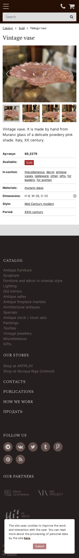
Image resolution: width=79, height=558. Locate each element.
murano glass (34, 188)
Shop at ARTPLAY (18, 366)
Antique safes (14, 296)
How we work (18, 402)
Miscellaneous (15, 338)
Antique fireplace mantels (24, 302)
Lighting (10, 286)
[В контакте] (20, 446)
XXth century (34, 212)
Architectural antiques (21, 307)
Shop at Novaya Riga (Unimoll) (29, 371)
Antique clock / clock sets (25, 317)
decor (50, 172)
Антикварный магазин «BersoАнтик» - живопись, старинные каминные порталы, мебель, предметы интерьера (30, 6)
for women (44, 180)
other (54, 176)
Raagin (12, 554)
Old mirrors (12, 291)
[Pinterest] (8, 459)
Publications (18, 392)
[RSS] (20, 459)
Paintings (10, 323)
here (27, 538)
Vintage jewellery (17, 333)
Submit (39, 546)
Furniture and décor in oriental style (32, 280)
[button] (71, 73)
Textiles (9, 328)
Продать (13, 412)
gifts (62, 176)
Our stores (16, 355)
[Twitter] (33, 446)
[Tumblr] (45, 446)
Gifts (7, 344)
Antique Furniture (17, 270)
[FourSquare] (58, 446)
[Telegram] (8, 446)
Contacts (14, 382)
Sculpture (11, 275)
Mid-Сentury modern (39, 204)
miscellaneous (35, 172)
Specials (10, 312)
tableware (42, 176)
